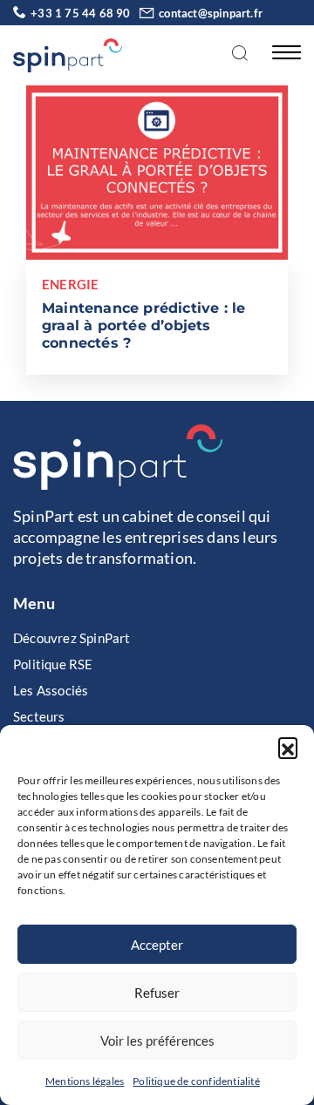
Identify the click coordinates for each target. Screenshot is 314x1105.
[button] (288, 747)
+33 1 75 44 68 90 (80, 13)
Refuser (157, 992)
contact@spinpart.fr (211, 13)
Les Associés (50, 690)
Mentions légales (84, 1081)
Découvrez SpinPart (72, 638)
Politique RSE (53, 664)
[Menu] (281, 51)
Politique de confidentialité (196, 1081)
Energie (70, 284)
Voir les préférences (157, 1040)
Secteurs (39, 716)
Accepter (157, 944)
